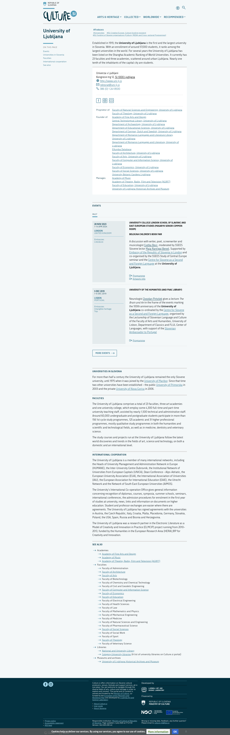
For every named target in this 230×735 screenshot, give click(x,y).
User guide (98, 706)
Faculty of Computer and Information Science (125, 589)
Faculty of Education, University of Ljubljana (135, 185)
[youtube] (111, 100)
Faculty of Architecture (113, 571)
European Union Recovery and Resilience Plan (110, 696)
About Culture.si (100, 704)
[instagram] (105, 100)
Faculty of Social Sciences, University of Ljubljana (137, 171)
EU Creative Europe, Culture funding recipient (127, 33)
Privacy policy (50, 721)
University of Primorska (169, 385)
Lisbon (98, 298)
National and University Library (118, 650)
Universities (99, 33)
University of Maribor (155, 381)
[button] (158, 731)
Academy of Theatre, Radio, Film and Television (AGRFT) (141, 181)
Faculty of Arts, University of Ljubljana (132, 156)
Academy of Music (121, 178)
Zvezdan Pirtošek (152, 298)
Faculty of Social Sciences (115, 629)
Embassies (99, 239)
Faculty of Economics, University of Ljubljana (135, 167)
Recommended (174, 17)
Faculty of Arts (109, 575)
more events (102, 353)
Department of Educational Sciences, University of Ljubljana (143, 127)
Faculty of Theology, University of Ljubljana (134, 113)
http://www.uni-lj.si (111, 81)
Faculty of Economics (113, 593)
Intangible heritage (102, 309)
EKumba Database (121, 149)
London (98, 231)
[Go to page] (184, 8)
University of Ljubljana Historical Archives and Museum (140, 188)
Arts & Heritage (108, 17)
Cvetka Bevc (151, 245)
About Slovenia (100, 708)
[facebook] (98, 100)
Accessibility (178, 8)
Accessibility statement (54, 723)
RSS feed (48, 725)
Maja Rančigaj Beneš (157, 248)
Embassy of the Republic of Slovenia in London (155, 252)
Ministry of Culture (121, 693)
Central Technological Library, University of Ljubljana (139, 120)
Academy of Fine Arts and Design (129, 117)
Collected (131, 17)
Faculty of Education (112, 597)
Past (94, 214)
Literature (98, 242)
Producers (99, 29)
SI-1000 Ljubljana (125, 77)
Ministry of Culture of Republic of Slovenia (114, 722)
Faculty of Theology (112, 640)
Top (96, 311)
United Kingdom (103, 233)
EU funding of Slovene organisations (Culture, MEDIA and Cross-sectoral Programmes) (130, 35)
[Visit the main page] (66, 11)
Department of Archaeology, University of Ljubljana (138, 124)
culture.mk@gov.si (161, 723)
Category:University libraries (116, 654)
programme (139, 275)
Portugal (99, 300)
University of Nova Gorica (130, 388)
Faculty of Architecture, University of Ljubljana (136, 153)
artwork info (139, 278)
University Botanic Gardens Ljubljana (131, 174)
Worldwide (151, 17)
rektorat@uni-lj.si (110, 85)
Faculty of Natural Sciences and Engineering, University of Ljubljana (147, 110)
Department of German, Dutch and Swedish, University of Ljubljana (146, 131)
